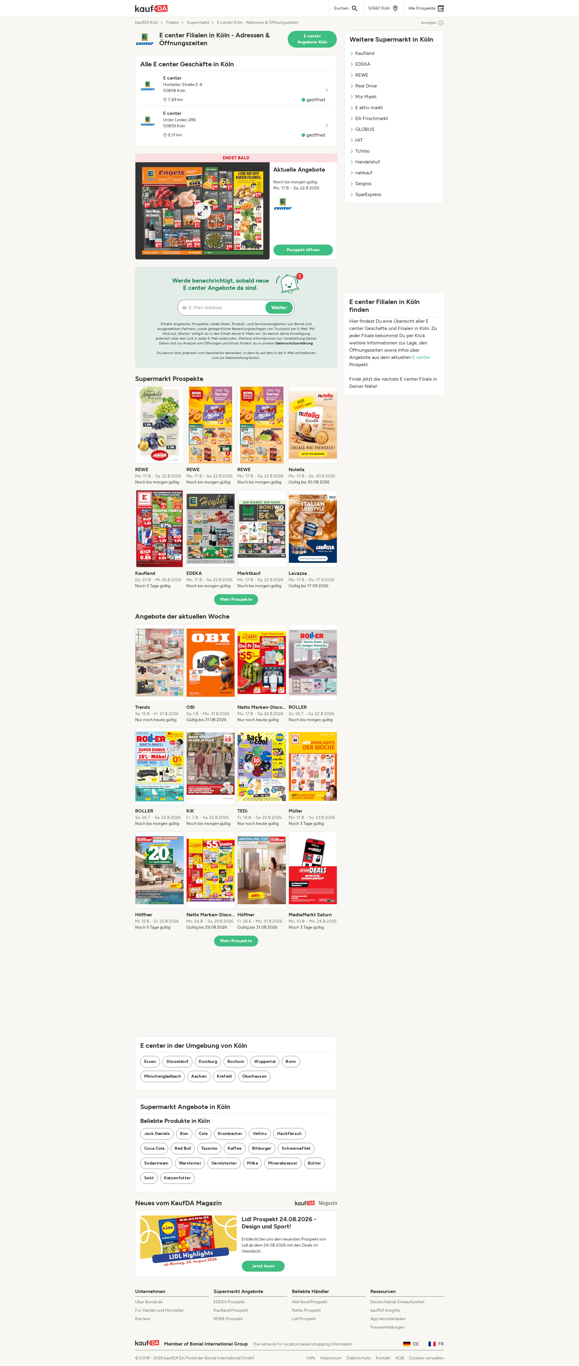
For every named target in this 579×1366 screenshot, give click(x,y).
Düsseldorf (177, 1061)
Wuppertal (264, 1061)
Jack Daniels (157, 1133)
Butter (314, 1163)
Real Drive (366, 86)
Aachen (199, 1076)
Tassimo (209, 1148)
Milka (252, 1163)
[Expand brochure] (202, 210)
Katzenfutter (177, 1178)
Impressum (331, 1358)
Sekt (149, 1178)
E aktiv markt (369, 107)
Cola (203, 1133)
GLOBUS (364, 129)
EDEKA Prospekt (229, 1301)
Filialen (172, 23)
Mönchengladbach (162, 1076)
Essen (150, 1061)
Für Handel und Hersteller (159, 1310)
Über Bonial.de (149, 1301)
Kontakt (383, 1358)
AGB (399, 1358)
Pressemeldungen (387, 1327)
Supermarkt (198, 23)
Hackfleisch (289, 1133)
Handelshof (367, 162)
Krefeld (224, 1076)
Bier (184, 1133)
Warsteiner (190, 1163)
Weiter (279, 307)
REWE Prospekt (228, 1318)
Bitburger (261, 1148)
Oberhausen (254, 1076)
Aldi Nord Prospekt (309, 1301)
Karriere (142, 1318)
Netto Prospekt (306, 1310)
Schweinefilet (296, 1148)
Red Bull (183, 1148)
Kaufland (364, 53)
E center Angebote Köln (312, 39)
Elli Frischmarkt (371, 118)
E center (421, 357)
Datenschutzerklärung (294, 343)
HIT (359, 140)
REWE (361, 75)
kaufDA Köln (146, 23)
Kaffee (235, 1148)
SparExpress (368, 194)
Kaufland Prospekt (231, 1310)
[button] (236, 207)
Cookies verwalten (426, 1358)
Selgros (363, 183)
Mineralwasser (283, 1163)
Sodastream (156, 1163)
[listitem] (159, 435)
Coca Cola (154, 1148)
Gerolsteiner (224, 1163)
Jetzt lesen (263, 1266)
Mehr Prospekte (236, 599)
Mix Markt (366, 97)
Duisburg (208, 1061)
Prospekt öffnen (303, 249)
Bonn (291, 1061)
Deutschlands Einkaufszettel (397, 1301)
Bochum (235, 1061)
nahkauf (363, 173)
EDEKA (362, 64)
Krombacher (230, 1133)
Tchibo (362, 151)
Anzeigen (429, 23)
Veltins (260, 1133)
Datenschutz (358, 1358)
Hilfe (310, 1358)
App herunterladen (388, 1318)
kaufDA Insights (385, 1310)
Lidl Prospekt (304, 1318)
